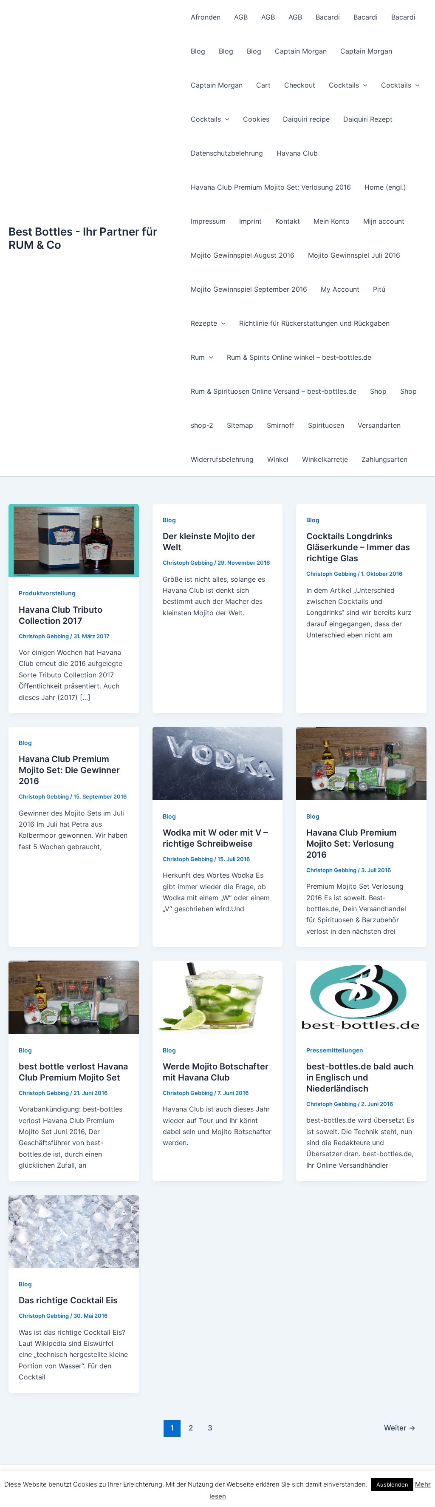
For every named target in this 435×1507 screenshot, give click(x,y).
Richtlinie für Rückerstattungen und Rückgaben (314, 323)
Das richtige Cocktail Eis (68, 1300)
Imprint (250, 221)
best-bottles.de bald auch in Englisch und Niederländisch (359, 1077)
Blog (198, 51)
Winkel (277, 459)
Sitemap (240, 425)
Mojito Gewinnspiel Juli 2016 (354, 255)
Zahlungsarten (384, 459)
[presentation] (363, 85)
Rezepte (204, 323)
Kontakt (287, 221)
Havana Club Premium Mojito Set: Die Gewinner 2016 (69, 770)
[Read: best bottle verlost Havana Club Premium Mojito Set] (73, 996)
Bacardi (328, 17)
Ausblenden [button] (392, 1484)
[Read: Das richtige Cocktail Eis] (73, 1230)
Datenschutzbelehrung (227, 153)
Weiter (399, 1427)
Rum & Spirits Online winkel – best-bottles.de (299, 357)
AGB (241, 17)
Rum (198, 357)
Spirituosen (326, 425)
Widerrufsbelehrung (222, 459)
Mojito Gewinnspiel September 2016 (249, 289)
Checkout (299, 85)
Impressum (208, 221)
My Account (340, 289)
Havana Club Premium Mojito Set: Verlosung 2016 (271, 187)
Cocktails (344, 85)
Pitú (379, 289)
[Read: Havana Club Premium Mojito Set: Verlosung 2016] (361, 763)
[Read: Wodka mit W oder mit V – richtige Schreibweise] (218, 763)
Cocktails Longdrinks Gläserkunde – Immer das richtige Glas (358, 547)
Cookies (256, 119)
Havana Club (297, 153)
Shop (378, 391)
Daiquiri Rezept (368, 119)
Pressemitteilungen (334, 1050)
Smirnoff (280, 425)
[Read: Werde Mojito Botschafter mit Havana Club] (218, 996)
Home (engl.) (385, 187)
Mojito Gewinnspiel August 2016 (242, 255)
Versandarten (379, 425)
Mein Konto (332, 221)
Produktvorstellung (47, 593)
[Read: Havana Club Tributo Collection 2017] (73, 540)
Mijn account (383, 221)
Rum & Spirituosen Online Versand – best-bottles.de (273, 391)
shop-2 (202, 425)
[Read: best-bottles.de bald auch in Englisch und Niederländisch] (361, 996)
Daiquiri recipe (306, 119)
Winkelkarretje (325, 459)
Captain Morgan (301, 51)
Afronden (205, 17)
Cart (263, 85)
